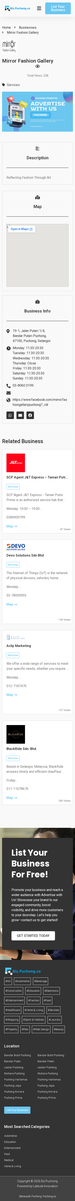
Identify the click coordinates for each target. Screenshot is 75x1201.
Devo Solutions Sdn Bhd (25, 555)
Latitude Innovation (45, 1186)
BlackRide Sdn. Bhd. (21, 749)
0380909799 (15, 517)
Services (13, 85)
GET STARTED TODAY (33, 936)
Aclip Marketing (18, 646)
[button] (38, 8)
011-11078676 (17, 789)
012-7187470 (16, 686)
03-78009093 (16, 595)
